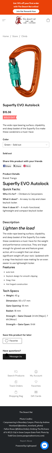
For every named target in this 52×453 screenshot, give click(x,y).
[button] (26, 11)
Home (6, 36)
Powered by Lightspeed (26, 445)
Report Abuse (26, 440)
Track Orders (16, 385)
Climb (24, 36)
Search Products (16, 375)
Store (15, 36)
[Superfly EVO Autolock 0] (26, 70)
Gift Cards (36, 396)
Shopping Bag (16, 396)
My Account (36, 375)
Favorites (36, 385)
